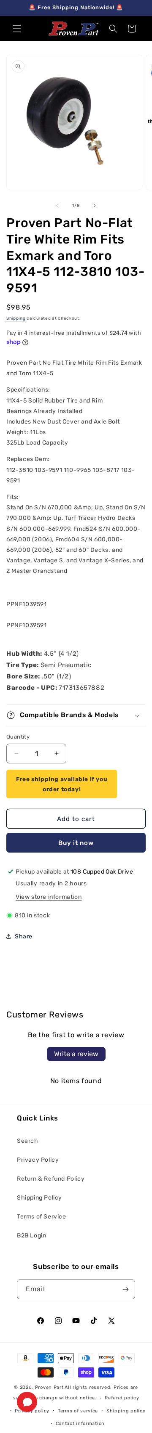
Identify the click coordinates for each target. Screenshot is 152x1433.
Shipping (16, 318)
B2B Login (31, 1235)
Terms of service (78, 1411)
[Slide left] (57, 205)
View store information (48, 897)
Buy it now (76, 843)
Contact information (80, 1423)
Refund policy (122, 1398)
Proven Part (49, 1387)
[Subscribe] (125, 1289)
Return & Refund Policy (50, 1178)
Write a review (76, 1054)
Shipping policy (126, 1411)
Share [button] (24, 936)
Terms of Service (41, 1216)
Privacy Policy (38, 1159)
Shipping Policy (39, 1197)
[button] (17, 28)
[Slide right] (94, 205)
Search (27, 1140)
